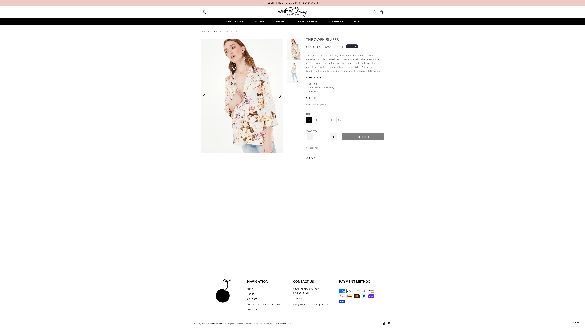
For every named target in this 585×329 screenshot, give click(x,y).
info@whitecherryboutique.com (310, 304)
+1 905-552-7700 (302, 298)
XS (310, 120)
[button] (204, 12)
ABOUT (250, 294)
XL (340, 120)
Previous (204, 96)
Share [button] (312, 157)
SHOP (250, 289)
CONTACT (252, 299)
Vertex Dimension (282, 323)
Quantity (311, 130)
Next (280, 96)
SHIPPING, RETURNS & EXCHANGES (264, 304)
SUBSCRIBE (252, 309)
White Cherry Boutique (213, 323)
